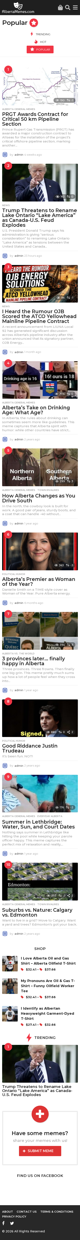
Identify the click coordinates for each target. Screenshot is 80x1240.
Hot (43, 42)
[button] (67, 7)
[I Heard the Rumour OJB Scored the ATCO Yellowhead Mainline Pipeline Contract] (40, 284)
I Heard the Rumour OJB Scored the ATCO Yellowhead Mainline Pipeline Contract (39, 316)
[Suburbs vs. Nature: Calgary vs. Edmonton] (40, 881)
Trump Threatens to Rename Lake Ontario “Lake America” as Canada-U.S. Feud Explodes (39, 217)
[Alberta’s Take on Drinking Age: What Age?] (40, 380)
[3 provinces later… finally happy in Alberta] (40, 631)
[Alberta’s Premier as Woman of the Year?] (40, 551)
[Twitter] (12, 1223)
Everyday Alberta (49, 816)
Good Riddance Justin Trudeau (30, 748)
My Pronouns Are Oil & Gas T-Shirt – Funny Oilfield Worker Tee (48, 986)
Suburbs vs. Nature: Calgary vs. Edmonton (37, 912)
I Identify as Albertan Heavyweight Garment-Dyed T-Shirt (47, 1013)
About (7, 1211)
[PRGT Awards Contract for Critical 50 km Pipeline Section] (40, 86)
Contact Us (27, 1211)
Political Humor (13, 574)
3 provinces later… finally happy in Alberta (33, 661)
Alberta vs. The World (18, 653)
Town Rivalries (48, 490)
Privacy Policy (14, 1216)
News (6, 205)
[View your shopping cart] (60, 7)
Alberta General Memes (18, 109)
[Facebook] (3, 1223)
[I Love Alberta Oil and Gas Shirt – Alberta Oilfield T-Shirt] (11, 964)
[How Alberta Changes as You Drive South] (40, 467)
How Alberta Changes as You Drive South (38, 498)
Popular (43, 49)
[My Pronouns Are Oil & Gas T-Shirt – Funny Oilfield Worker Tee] (11, 989)
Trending (43, 34)
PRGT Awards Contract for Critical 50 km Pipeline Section (35, 119)
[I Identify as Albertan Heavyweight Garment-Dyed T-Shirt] (11, 1016)
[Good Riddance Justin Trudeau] (40, 718)
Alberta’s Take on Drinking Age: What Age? (36, 410)
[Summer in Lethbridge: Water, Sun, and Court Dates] (40, 794)
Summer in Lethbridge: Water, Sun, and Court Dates (38, 824)
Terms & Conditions (56, 1211)
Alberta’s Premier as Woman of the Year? (38, 581)
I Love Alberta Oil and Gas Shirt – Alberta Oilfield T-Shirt (48, 960)
